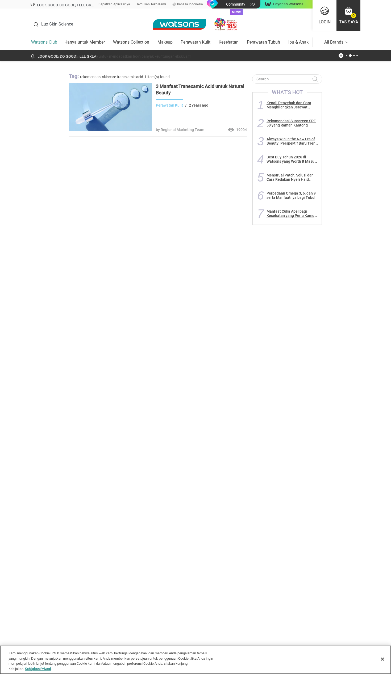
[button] (348, 15)
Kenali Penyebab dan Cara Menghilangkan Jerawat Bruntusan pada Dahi (289, 105)
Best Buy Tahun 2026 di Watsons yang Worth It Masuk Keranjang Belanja (291, 159)
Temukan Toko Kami (151, 4)
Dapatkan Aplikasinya (114, 4)
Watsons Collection (131, 42)
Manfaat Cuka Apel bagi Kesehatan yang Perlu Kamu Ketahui (290, 213)
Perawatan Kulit (195, 42)
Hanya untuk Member (84, 42)
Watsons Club (44, 42)
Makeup (165, 42)
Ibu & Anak (298, 42)
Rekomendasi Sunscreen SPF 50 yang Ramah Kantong (291, 123)
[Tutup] (382, 659)
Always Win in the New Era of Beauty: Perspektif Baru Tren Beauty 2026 (291, 141)
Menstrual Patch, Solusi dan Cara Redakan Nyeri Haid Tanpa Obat (290, 177)
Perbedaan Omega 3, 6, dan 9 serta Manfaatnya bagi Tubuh (292, 195)
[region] (195, 659)
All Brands (333, 42)
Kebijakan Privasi (38, 669)
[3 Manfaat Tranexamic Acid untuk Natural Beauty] (110, 130)
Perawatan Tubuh (263, 42)
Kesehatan (229, 42)
